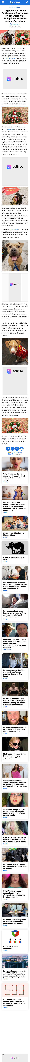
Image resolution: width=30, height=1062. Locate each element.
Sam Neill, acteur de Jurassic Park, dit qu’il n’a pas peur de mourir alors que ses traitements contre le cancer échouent (14, 643)
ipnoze (15, 2)
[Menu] (2, 2)
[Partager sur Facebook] (8, 449)
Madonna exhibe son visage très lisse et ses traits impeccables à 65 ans (14, 756)
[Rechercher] (27, 2)
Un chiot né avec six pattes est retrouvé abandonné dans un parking (14, 866)
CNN (9, 306)
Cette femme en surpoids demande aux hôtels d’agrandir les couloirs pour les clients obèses (14, 894)
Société (5, 512)
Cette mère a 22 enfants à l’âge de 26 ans (13, 534)
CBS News (14, 229)
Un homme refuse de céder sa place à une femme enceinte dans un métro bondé (14, 673)
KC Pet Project (11, 58)
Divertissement (7, 649)
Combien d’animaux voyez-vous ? (14, 559)
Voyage (5, 590)
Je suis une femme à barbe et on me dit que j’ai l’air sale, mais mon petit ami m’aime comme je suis (15, 812)
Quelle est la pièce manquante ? (10, 947)
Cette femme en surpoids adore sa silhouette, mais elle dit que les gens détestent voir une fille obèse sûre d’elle (15, 783)
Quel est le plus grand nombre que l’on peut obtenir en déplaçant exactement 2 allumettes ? (14, 1002)
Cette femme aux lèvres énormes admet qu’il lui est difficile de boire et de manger (14, 477)
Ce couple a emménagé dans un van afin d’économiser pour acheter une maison (14, 922)
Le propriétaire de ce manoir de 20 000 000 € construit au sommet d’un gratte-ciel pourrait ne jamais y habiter (14, 974)
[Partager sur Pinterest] (17, 449)
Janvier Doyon (16, 24)
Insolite (5, 482)
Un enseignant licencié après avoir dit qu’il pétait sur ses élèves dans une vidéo (14, 729)
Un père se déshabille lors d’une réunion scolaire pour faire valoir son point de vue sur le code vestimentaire (14, 702)
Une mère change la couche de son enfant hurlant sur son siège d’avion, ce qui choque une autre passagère (15, 585)
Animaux (18, 7)
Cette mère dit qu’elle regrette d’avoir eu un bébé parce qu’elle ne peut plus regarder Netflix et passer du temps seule (14, 506)
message (10, 129)
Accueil (11, 7)
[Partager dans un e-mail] (21, 449)
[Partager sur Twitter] (13, 449)
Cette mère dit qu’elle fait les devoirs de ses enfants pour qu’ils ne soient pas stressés (14, 840)
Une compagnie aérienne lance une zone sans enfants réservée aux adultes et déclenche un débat (14, 614)
